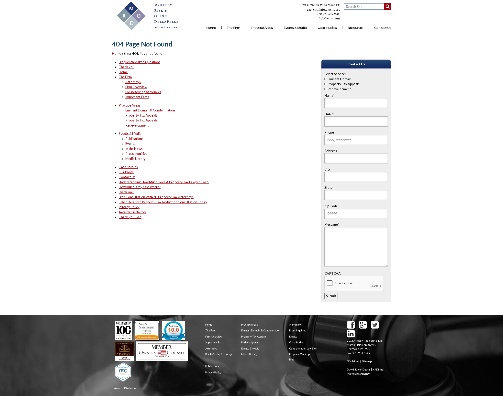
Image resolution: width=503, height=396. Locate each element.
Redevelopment (137, 125)
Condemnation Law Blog (303, 348)
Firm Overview (136, 87)
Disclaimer (126, 192)
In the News (134, 149)
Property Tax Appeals (141, 115)
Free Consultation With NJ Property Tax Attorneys (156, 197)
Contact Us (382, 28)
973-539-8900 (331, 14)
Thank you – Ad (130, 217)
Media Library (135, 159)
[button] (387, 6)
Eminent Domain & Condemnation (150, 110)
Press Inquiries (136, 153)
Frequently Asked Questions (139, 62)
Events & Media (295, 28)
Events (130, 143)
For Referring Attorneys (143, 92)
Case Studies (327, 28)
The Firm (233, 28)
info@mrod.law (329, 18)
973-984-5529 (361, 353)
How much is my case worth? (140, 187)
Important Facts (137, 97)
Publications (134, 139)
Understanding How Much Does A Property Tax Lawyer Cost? (164, 182)
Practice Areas (262, 28)
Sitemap (367, 361)
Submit (331, 296)
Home (211, 28)
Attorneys (133, 82)
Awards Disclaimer (132, 212)
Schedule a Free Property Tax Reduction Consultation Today (163, 202)
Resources (355, 28)
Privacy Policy (129, 207)
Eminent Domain (340, 79)
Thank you (126, 67)
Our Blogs (126, 172)
